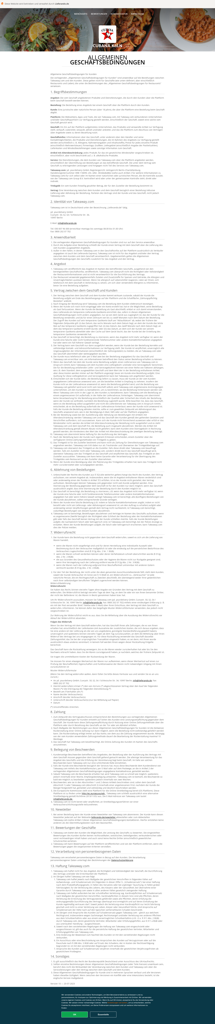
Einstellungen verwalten (117, 1003)
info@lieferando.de (67, 223)
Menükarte (80, 13)
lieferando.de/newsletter (103, 817)
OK (74, 1014)
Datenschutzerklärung (122, 860)
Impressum (137, 13)
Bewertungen (99, 13)
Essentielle (103, 1014)
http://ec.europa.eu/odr (93, 793)
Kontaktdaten (119, 13)
